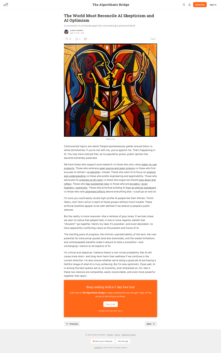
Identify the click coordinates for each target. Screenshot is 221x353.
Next (149, 324)
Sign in (213, 4)
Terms (117, 335)
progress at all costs (91, 179)
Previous (74, 324)
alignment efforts (95, 191)
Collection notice (128, 335)
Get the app (123, 341)
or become (93, 172)
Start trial (110, 304)
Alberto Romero (76, 30)
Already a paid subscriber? (111, 311)
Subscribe (200, 4)
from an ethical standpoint (141, 187)
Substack (98, 347)
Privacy (110, 335)
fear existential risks (97, 183)
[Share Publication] (189, 4)
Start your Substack (104, 341)
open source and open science (117, 168)
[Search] (183, 4)
